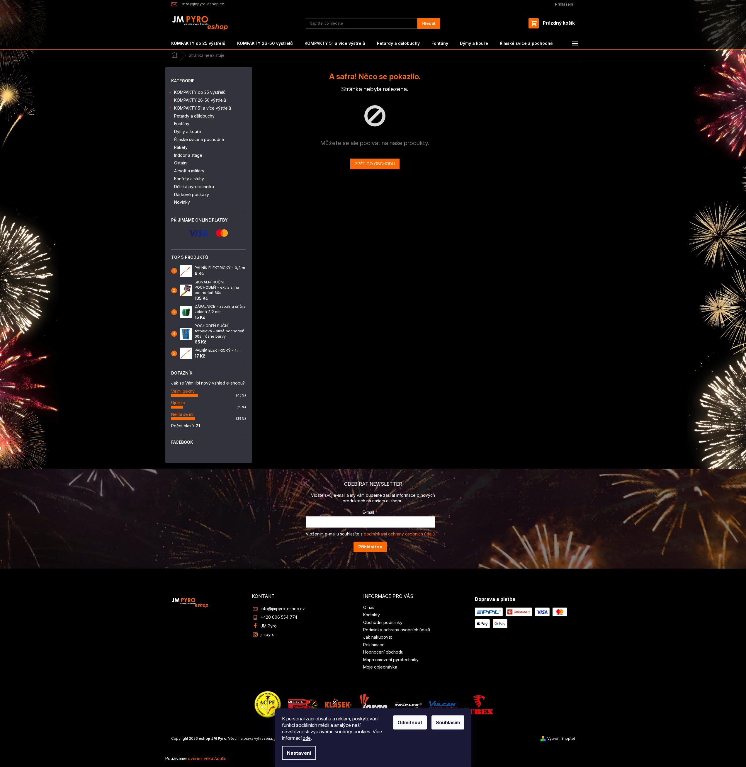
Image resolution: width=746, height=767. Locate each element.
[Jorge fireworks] (373, 704)
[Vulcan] (443, 704)
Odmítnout (409, 722)
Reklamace (374, 644)
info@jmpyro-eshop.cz (283, 608)
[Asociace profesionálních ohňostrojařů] (268, 704)
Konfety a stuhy (189, 178)
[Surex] (478, 704)
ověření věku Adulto (207, 758)
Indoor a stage (188, 155)
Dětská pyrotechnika (194, 186)
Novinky (182, 202)
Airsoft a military (189, 170)
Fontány (181, 123)
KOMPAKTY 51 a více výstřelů (202, 108)
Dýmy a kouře (187, 131)
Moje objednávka (380, 666)
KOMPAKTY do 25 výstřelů (199, 92)
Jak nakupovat (377, 637)
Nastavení (299, 753)
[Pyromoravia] (303, 704)
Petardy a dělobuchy (194, 115)
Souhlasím (448, 722)
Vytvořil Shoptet (561, 738)
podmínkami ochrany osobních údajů (399, 533)
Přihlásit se (370, 546)
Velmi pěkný (183, 391)
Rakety (181, 147)
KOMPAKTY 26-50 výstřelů (200, 100)
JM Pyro (269, 625)
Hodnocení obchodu (383, 651)
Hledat (429, 23)
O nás (368, 607)
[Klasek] (338, 704)
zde (307, 738)
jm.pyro (268, 634)
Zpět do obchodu (375, 163)
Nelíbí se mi (182, 414)
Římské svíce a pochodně (199, 139)
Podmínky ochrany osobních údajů (396, 629)
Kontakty (371, 614)
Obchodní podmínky (382, 622)
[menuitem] (198, 43)
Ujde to (178, 402)
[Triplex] (408, 704)
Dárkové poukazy (191, 194)
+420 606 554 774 (279, 617)
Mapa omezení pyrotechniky (391, 659)
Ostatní (180, 162)
